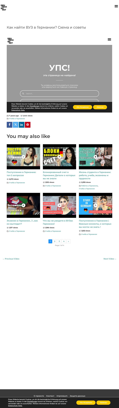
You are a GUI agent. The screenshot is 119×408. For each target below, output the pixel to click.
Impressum (62, 396)
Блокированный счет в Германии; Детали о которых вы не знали (59, 175)
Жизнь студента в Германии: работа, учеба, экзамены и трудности (95, 175)
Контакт (50, 396)
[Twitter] (15, 125)
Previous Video (11, 259)
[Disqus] (59, 290)
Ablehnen (103, 402)
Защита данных (77, 396)
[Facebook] (9, 125)
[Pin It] (27, 125)
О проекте (39, 396)
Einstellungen (32, 402)
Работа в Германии (89, 186)
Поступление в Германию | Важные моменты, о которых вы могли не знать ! (95, 223)
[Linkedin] (21, 125)
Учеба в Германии (17, 119)
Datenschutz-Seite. (15, 406)
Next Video (110, 259)
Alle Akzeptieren (86, 402)
